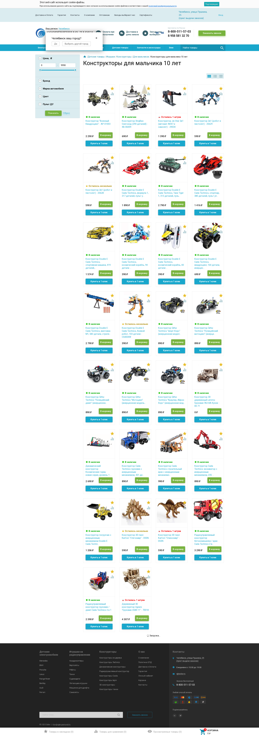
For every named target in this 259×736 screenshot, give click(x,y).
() (58, 731)
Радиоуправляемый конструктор (114, 671)
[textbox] (202, 47)
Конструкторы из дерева (110, 658)
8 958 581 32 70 (178, 36)
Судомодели (74, 679)
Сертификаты (146, 15)
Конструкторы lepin (108, 680)
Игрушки (110, 56)
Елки (171, 48)
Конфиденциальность (61, 725)
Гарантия (62, 15)
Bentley (42, 683)
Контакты (75, 15)
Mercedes (43, 661)
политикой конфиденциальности (163, 6)
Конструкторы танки (108, 689)
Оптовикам (104, 15)
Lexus (41, 674)
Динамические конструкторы (112, 667)
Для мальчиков (141, 56)
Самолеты (74, 692)
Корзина (142, 680)
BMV (41, 665)
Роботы (72, 670)
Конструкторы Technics (109, 662)
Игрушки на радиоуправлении (79, 653)
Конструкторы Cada (108, 676)
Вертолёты (74, 665)
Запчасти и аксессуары (149, 48)
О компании (89, 15)
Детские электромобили (48, 653)
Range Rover (44, 679)
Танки (72, 674)
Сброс (66, 113)
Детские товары (120, 48)
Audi (41, 688)
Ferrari (42, 692)
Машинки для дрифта (79, 688)
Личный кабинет (145, 676)
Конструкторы (123, 56)
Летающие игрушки (78, 683)
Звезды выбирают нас (124, 15)
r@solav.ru (180, 674)
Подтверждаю (211, 4)
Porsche (42, 670)
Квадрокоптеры (76, 661)
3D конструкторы (107, 685)
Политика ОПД (145, 662)
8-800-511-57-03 (179, 31)
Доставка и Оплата (44, 15)
